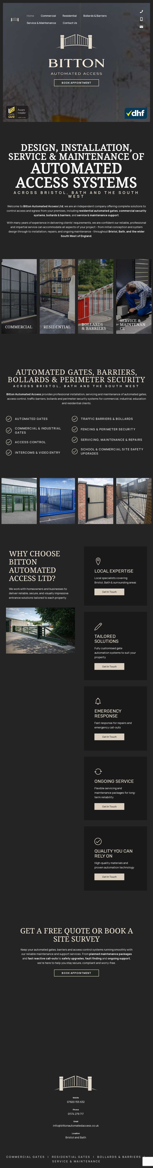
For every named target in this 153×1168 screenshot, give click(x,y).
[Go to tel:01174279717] (141, 12)
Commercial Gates (25, 1157)
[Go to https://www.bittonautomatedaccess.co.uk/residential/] (57, 296)
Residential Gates (71, 1157)
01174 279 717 (76, 1114)
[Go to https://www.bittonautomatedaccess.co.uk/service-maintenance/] (134, 296)
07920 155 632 (76, 1102)
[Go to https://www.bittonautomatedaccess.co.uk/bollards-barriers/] (95, 296)
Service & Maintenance (76, 1161)
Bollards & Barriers (119, 1157)
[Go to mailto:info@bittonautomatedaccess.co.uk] (141, 27)
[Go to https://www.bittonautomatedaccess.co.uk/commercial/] (19, 296)
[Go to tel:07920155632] (141, 19)
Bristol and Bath (75, 1137)
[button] (109, 592)
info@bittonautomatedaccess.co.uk (76, 1125)
